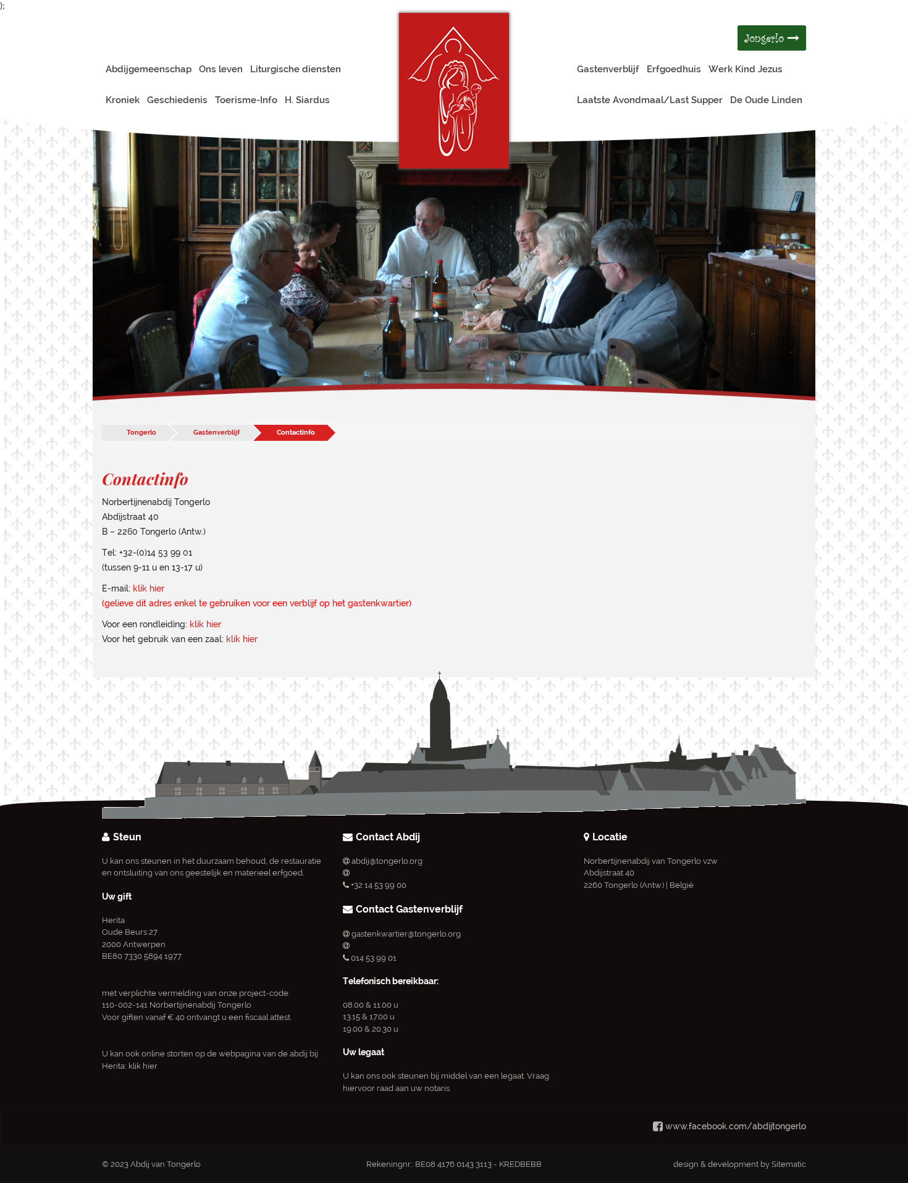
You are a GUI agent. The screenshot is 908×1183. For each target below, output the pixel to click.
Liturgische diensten (295, 69)
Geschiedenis (177, 100)
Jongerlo (766, 38)
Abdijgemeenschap (148, 69)
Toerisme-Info (246, 100)
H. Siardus (307, 100)
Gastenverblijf (608, 69)
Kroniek (123, 100)
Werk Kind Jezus (745, 69)
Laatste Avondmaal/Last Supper (650, 100)
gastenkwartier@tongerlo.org (406, 933)
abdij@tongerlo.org (386, 861)
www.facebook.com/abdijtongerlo (735, 1126)
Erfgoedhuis (674, 69)
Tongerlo (141, 432)
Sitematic (788, 1164)
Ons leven (221, 69)
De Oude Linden (766, 100)
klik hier (148, 588)
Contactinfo (296, 432)
